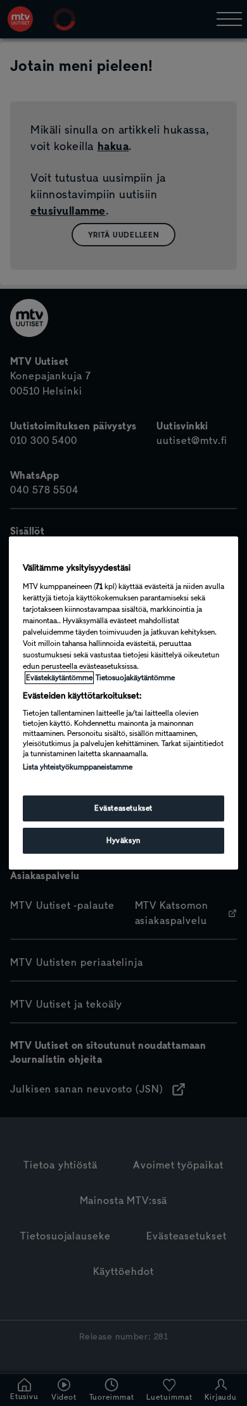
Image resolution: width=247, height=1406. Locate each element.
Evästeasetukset (123, 808)
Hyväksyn (123, 840)
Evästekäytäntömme (59, 678)
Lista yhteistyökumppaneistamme (77, 767)
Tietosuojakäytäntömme (135, 678)
